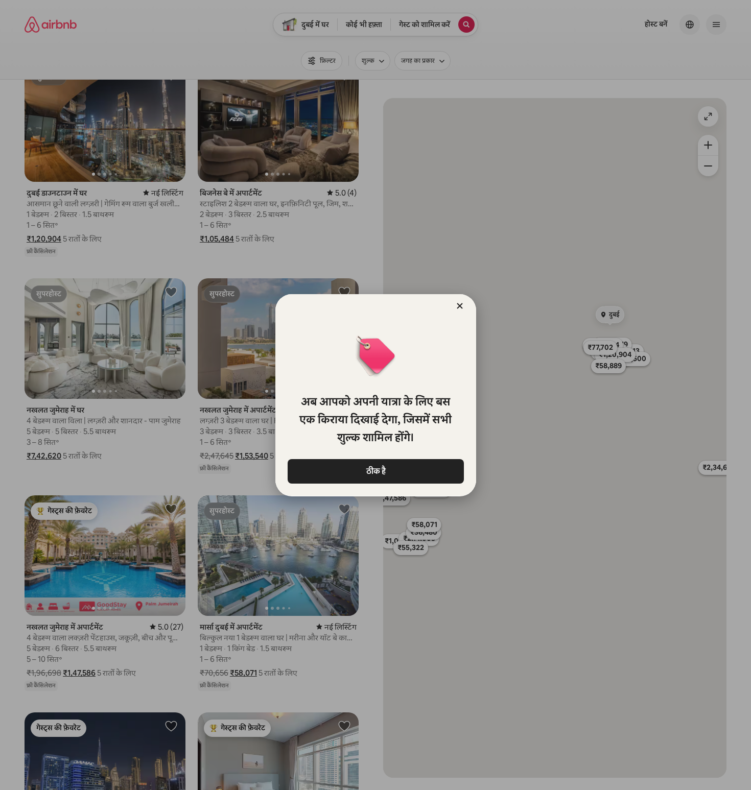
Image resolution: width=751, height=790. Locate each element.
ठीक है (375, 471)
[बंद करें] (460, 306)
